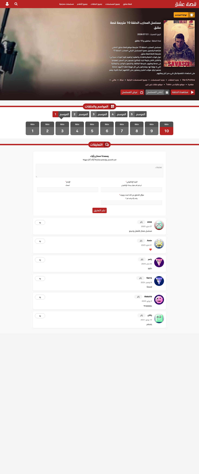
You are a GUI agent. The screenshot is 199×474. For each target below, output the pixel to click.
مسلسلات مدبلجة (66, 4)
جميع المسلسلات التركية (137, 80)
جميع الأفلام (82, 4)
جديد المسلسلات (158, 80)
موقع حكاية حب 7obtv (175, 84)
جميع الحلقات (96, 4)
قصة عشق (127, 4)
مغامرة (191, 84)
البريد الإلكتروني (131, 182)
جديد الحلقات (173, 80)
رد (40, 222)
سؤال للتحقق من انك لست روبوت (131, 195)
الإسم (67, 182)
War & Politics (188, 80)
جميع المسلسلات (112, 4)
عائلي (114, 80)
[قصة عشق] (185, 4)
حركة (122, 80)
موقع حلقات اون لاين (154, 84)
